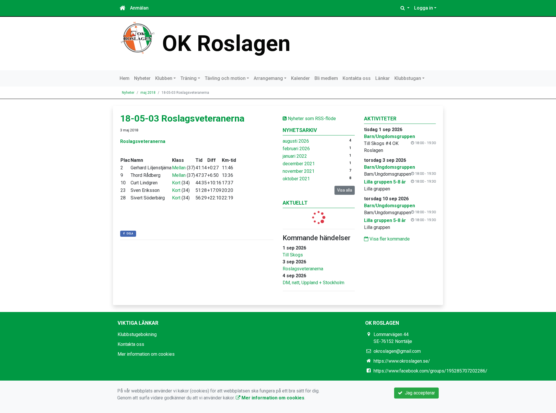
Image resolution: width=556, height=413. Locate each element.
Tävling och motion (225, 78)
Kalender (300, 78)
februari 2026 (296, 148)
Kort (176, 183)
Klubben (163, 78)
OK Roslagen (226, 43)
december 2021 (299, 163)
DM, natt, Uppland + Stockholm (313, 282)
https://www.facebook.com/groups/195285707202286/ (430, 371)
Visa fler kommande (389, 239)
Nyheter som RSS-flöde (311, 118)
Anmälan (139, 8)
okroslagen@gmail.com (397, 351)
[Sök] (405, 8)
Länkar (382, 78)
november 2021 (298, 171)
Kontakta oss (357, 78)
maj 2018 (148, 93)
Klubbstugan (407, 78)
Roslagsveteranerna (303, 268)
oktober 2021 (296, 178)
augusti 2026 (296, 141)
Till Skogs (293, 255)
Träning (188, 78)
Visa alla (344, 190)
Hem (124, 78)
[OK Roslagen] (137, 37)
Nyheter (142, 78)
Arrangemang (268, 78)
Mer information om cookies (146, 354)
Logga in (423, 8)
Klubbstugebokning (137, 334)
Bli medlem (326, 78)
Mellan (179, 167)
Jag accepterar (419, 393)
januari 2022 (295, 156)
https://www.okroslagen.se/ (402, 361)
